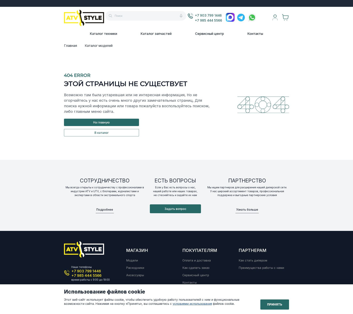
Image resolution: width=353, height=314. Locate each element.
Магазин (137, 250)
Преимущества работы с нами (261, 268)
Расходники (135, 268)
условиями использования (192, 304)
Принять (274, 304)
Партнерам (252, 250)
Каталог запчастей (156, 34)
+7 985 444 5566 (208, 20)
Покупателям (199, 250)
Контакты (255, 34)
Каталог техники (103, 34)
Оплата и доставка (196, 260)
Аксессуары (135, 275)
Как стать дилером (253, 260)
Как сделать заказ (195, 268)
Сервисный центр (209, 34)
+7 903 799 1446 (208, 15)
